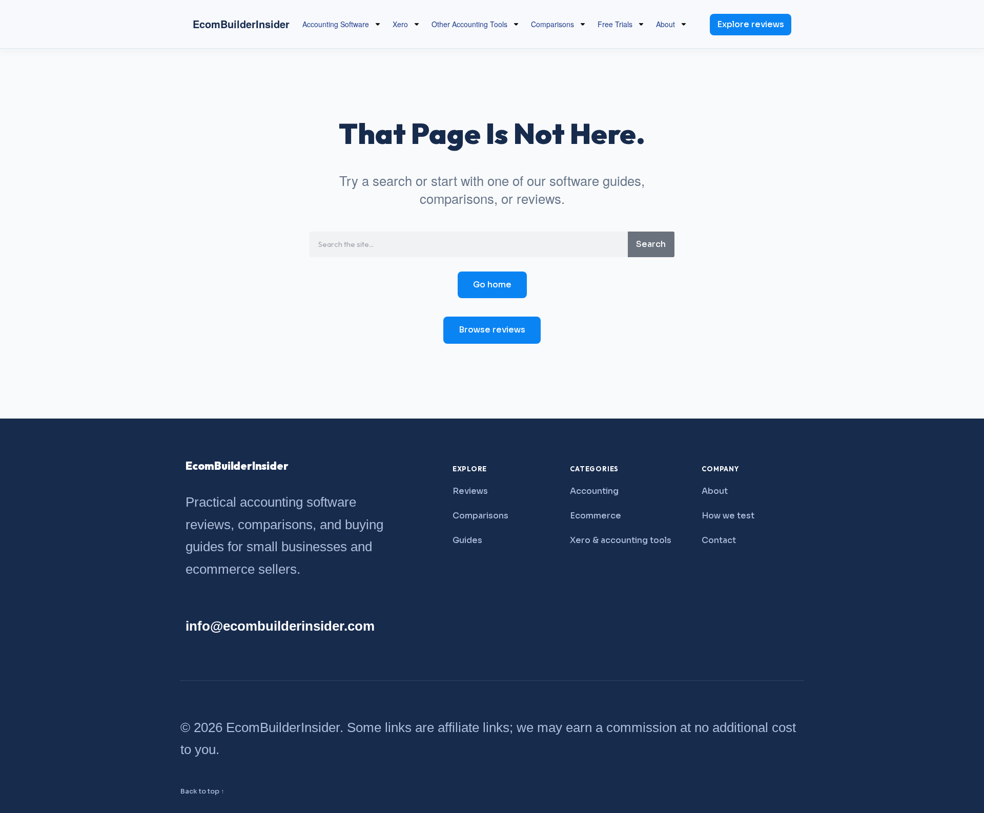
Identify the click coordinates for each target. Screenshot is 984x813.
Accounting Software (335, 24)
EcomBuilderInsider (241, 23)
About (665, 24)
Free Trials (615, 24)
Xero (400, 24)
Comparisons (552, 24)
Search (651, 244)
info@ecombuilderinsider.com (280, 626)
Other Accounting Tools (469, 24)
